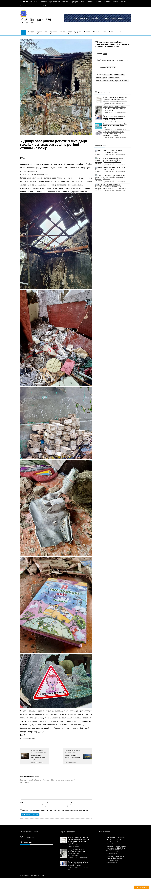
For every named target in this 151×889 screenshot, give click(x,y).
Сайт (71, 802)
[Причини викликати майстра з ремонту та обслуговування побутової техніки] (98, 117)
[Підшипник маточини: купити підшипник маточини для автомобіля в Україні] (98, 133)
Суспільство (111, 67)
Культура (75, 2)
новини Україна (101, 78)
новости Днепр (114, 78)
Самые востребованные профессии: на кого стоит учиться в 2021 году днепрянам (114, 186)
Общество (43, 2)
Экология (107, 2)
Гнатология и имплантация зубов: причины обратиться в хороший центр (115, 125)
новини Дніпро (119, 75)
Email (47, 802)
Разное (123, 2)
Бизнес (116, 2)
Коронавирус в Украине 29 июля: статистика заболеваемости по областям (115, 177)
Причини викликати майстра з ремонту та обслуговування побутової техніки (114, 117)
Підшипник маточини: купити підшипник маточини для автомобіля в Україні (113, 133)
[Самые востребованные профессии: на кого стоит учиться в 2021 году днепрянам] (98, 187)
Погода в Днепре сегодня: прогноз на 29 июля (112, 151)
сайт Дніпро (114, 81)
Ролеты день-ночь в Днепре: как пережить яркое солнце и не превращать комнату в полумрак (115, 99)
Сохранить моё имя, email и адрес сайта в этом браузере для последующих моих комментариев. (55, 810)
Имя (22, 802)
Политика (99, 2)
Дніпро (110, 75)
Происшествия (54, 2)
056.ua (32, 738)
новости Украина (102, 81)
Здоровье (89, 2)
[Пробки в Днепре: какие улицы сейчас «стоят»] (98, 170)
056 (104, 75)
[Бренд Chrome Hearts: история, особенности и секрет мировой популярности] (98, 110)
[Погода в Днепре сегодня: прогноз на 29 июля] (98, 153)
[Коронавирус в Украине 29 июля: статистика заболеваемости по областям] (98, 177)
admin (105, 54)
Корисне (43, 5)
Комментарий (24, 783)
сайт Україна (124, 81)
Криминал (65, 2)
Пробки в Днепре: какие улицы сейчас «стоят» (114, 168)
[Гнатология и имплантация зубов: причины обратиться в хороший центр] (98, 126)
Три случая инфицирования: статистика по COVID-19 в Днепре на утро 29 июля (113, 160)
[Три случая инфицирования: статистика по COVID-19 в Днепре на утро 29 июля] (98, 160)
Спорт (82, 2)
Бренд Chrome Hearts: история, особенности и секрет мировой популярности (114, 108)
